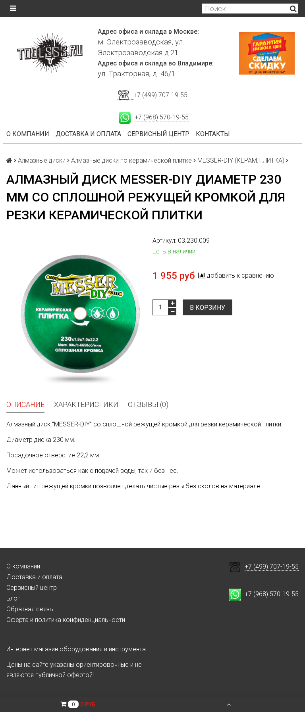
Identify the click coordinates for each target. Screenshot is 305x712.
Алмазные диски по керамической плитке (131, 160)
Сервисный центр (158, 134)
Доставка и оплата (88, 134)
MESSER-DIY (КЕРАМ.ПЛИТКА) (240, 160)
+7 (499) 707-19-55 (160, 95)
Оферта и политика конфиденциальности (65, 620)
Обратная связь (29, 609)
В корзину (207, 307)
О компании (27, 134)
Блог (13, 598)
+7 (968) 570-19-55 (162, 117)
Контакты (213, 134)
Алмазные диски (42, 160)
